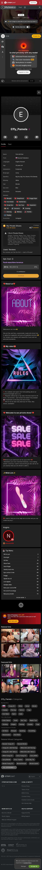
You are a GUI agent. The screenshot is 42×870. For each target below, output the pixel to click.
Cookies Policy (26, 796)
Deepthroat (20, 198)
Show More (20, 597)
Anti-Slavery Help (26, 803)
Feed (20, 7)
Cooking (27, 208)
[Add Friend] (26, 137)
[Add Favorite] (3, 36)
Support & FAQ (26, 813)
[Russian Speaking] (3, 706)
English (33, 776)
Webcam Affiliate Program (9, 819)
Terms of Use (25, 789)
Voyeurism (32, 205)
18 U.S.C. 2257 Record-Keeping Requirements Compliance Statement (20, 856)
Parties (29, 211)
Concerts (17, 208)
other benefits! (27, 69)
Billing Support (26, 816)
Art (8, 208)
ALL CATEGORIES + (9, 767)
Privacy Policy (26, 786)
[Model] (39, 92)
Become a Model (6, 813)
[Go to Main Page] (12, 3)
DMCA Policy (25, 793)
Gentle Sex (22, 201)
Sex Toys (21, 205)
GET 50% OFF (13, 621)
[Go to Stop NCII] (12, 850)
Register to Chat (23, 72)
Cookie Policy (27, 863)
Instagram (18, 218)
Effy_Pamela (6, 699)
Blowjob (9, 198)
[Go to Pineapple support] (3, 850)
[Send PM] (37, 137)
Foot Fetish (10, 201)
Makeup (19, 211)
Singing (9, 215)
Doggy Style (33, 198)
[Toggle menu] (2, 2)
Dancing (9, 211)
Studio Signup (6, 816)
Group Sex (10, 205)
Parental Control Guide (28, 800)
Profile (3, 144)
